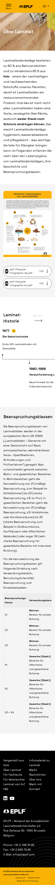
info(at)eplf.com (24, 854)
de (45, 6)
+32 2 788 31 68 (23, 845)
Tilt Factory (33, 881)
